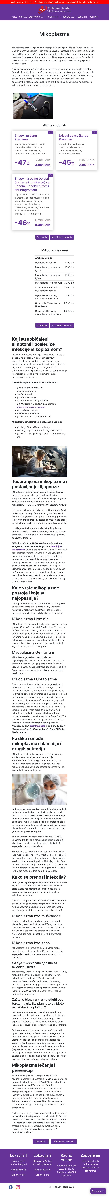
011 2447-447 (19, 1175)
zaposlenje (90, 1170)
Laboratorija (36, 17)
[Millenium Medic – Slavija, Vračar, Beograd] (54, 9)
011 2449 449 (42, 1175)
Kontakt (94, 17)
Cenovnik (82, 17)
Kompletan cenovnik (62, 237)
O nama (23, 17)
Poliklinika (53, 17)
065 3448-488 (18, 1169)
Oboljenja (68, 17)
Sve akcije (42, 237)
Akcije (14, 17)
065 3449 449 (42, 1169)
